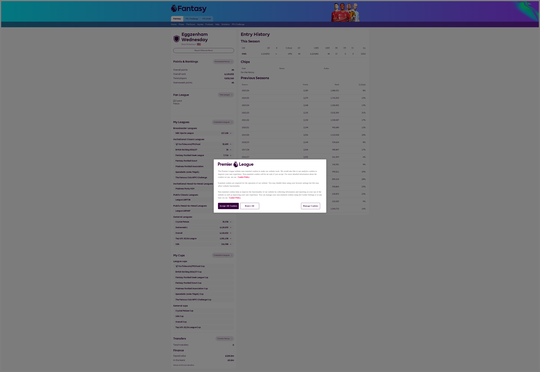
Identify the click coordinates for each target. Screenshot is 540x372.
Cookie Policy (243, 177)
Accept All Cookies (228, 206)
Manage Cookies (310, 206)
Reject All (249, 206)
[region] (270, 186)
